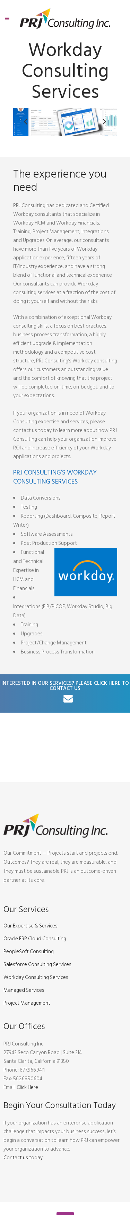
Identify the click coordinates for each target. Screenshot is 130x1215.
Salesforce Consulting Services (37, 964)
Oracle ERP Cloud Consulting (34, 938)
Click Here (27, 1087)
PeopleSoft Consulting (28, 951)
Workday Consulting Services (35, 977)
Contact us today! (23, 1157)
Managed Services (23, 990)
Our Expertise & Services (30, 926)
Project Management (26, 1003)
